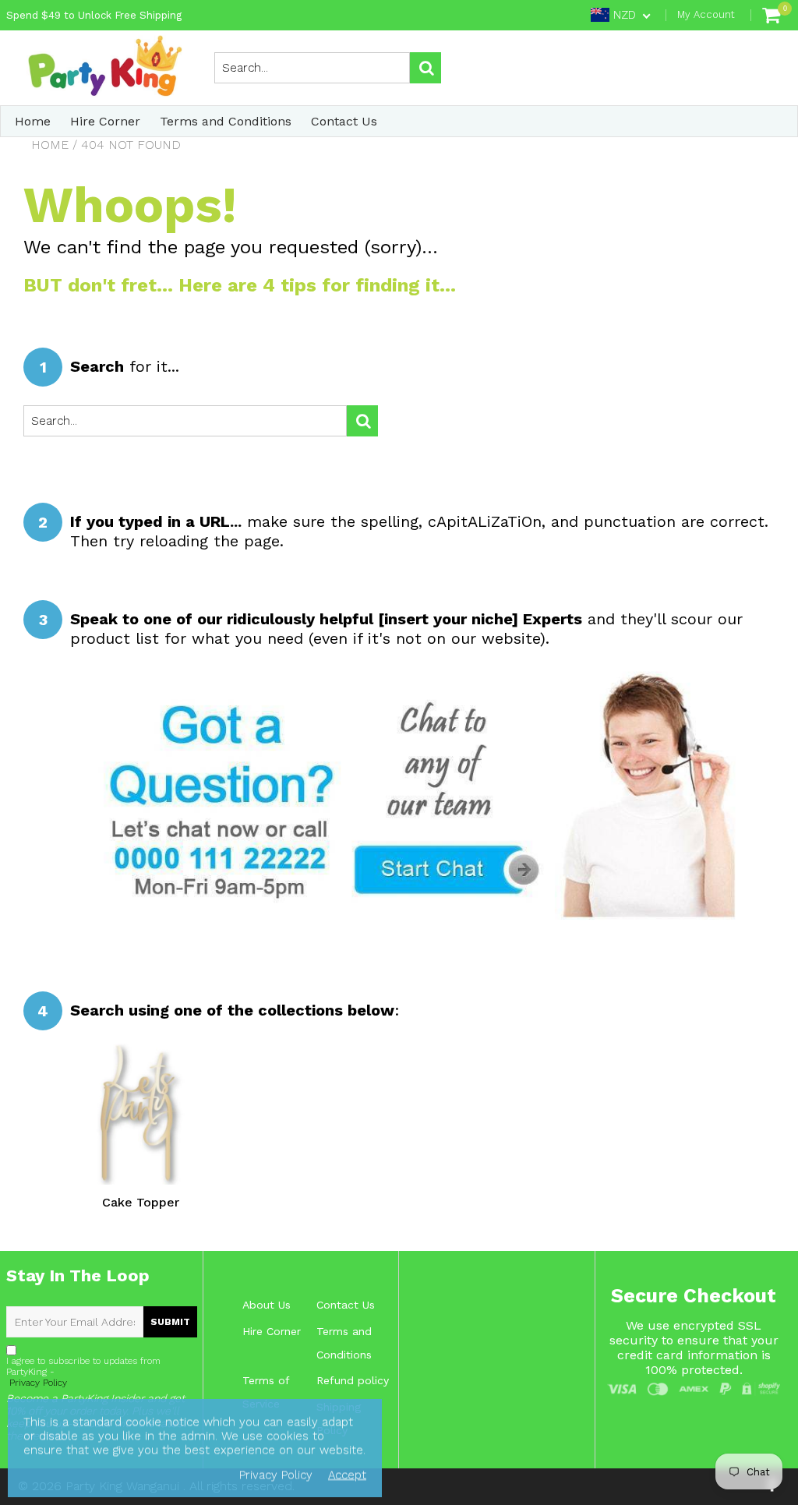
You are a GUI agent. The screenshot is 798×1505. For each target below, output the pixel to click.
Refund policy (352, 1380)
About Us (266, 1304)
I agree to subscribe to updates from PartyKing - (83, 1371)
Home (33, 121)
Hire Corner (105, 121)
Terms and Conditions (225, 121)
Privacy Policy (36, 1382)
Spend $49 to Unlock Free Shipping (94, 15)
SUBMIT (170, 1321)
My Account (706, 14)
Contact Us (344, 121)
